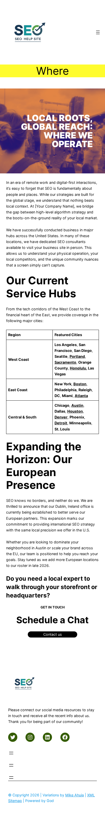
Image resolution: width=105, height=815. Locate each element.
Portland (77, 356)
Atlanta (81, 395)
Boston (79, 384)
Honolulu (78, 368)
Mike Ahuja (74, 795)
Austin (77, 405)
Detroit (61, 423)
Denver (61, 417)
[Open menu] (98, 32)
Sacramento (65, 362)
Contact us (52, 634)
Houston (75, 411)
